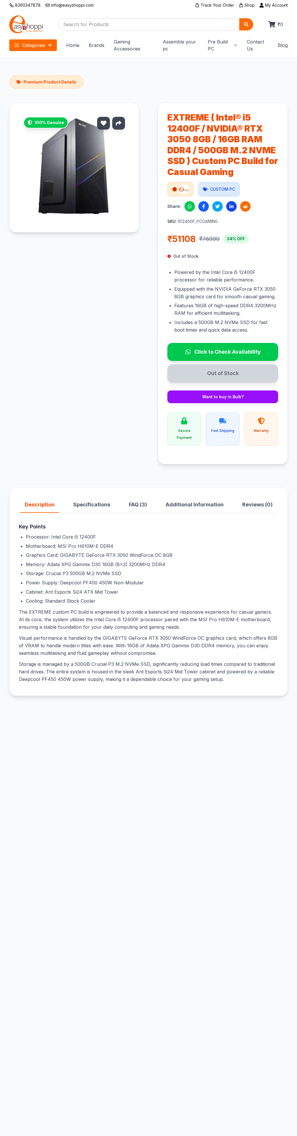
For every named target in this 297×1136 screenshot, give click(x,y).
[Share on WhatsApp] (189, 206)
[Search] (246, 24)
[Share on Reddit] (245, 206)
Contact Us (255, 45)
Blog (283, 45)
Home (72, 45)
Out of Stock (223, 373)
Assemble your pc (179, 45)
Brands (96, 45)
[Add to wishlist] (103, 123)
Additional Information (195, 504)
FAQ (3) (138, 504)
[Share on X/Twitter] (217, 206)
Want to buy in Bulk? (223, 396)
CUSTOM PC (222, 189)
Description (40, 504)
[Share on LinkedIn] (231, 206)
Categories (33, 45)
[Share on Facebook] (203, 206)
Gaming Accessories (127, 45)
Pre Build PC (218, 45)
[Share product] (118, 123)
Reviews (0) (257, 504)
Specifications (91, 504)
